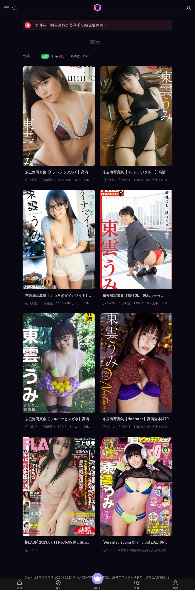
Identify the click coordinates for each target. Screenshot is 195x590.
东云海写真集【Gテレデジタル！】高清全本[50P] (58, 172)
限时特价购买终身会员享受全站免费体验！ (71, 25)
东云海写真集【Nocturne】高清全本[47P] (136, 419)
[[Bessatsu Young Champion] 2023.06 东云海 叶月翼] (136, 486)
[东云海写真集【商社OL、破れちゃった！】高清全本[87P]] (136, 239)
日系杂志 (74, 56)
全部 (45, 56)
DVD (86, 56)
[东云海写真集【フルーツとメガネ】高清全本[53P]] (59, 363)
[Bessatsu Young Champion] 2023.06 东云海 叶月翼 (135, 542)
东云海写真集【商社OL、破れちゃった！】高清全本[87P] (131, 295)
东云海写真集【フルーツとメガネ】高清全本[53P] (57, 419)
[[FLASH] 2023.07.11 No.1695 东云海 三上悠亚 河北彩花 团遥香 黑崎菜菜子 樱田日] (59, 486)
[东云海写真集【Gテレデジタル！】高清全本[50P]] (59, 116)
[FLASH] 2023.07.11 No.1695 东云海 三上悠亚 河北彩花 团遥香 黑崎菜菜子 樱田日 (58, 542)
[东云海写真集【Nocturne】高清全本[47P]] (136, 363)
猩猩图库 (97, 7)
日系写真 (58, 56)
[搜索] (14, 7)
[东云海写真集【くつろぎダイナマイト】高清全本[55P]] (59, 239)
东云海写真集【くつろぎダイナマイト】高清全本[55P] (57, 295)
